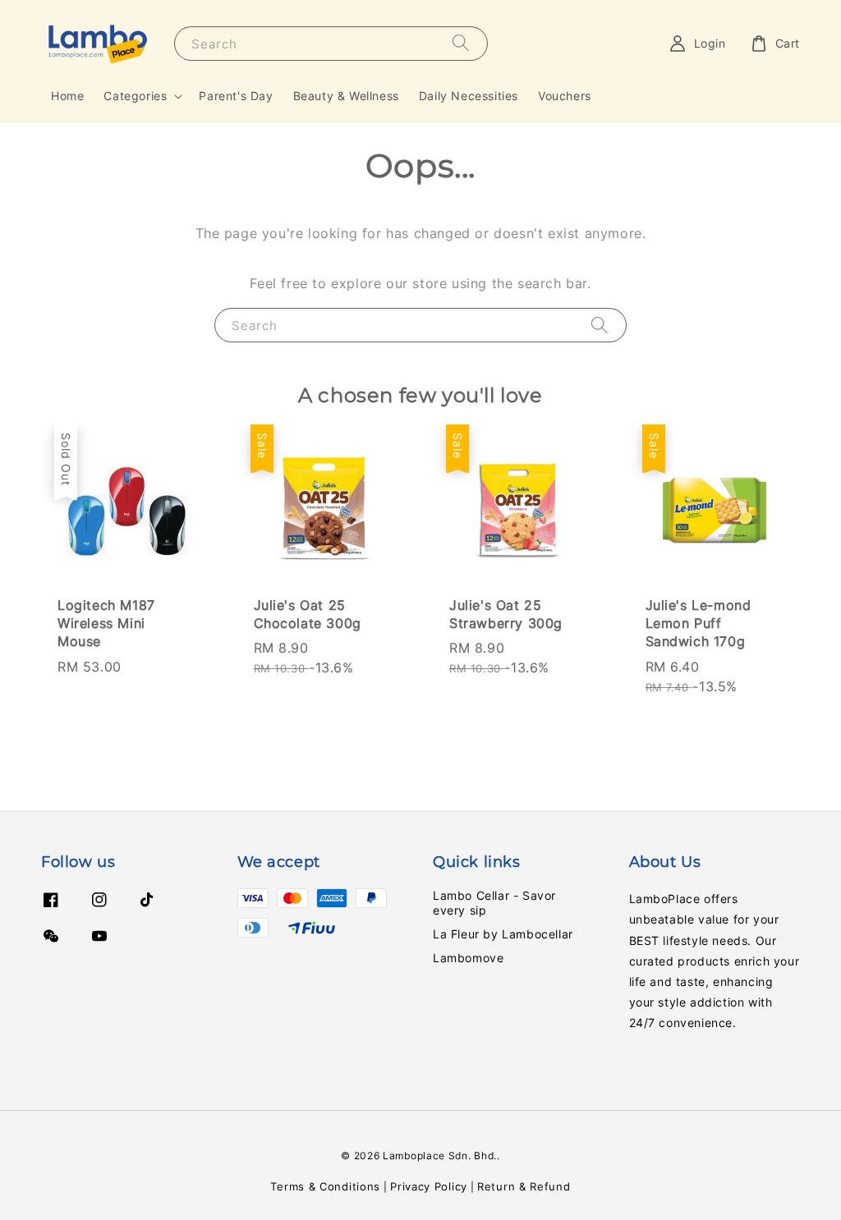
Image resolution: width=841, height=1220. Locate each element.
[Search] (460, 43)
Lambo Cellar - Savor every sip (494, 902)
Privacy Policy (428, 1186)
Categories (135, 96)
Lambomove (468, 958)
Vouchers (564, 96)
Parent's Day (236, 96)
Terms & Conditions (325, 1186)
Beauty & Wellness (346, 96)
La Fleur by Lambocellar (503, 934)
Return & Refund (524, 1186)
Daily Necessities (468, 96)
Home (67, 96)
